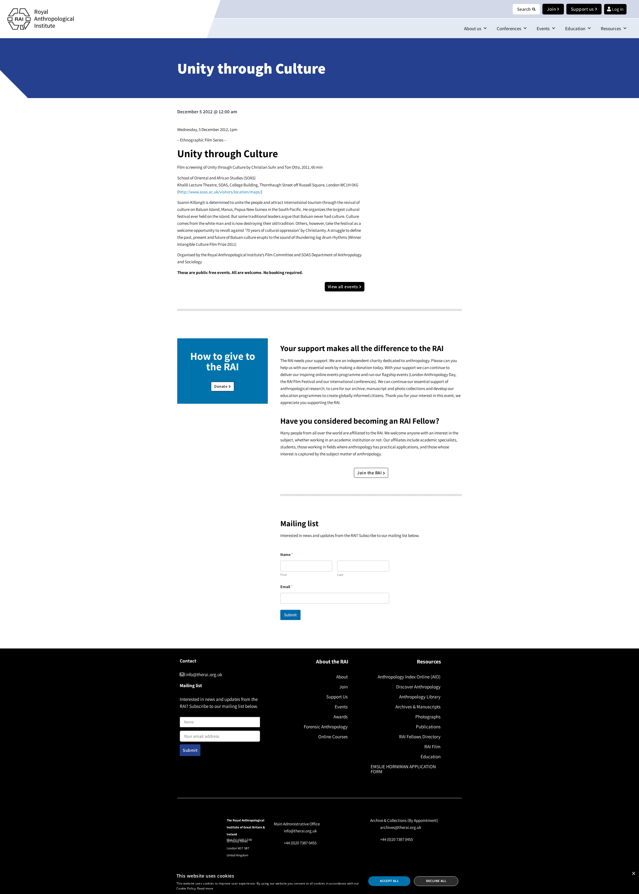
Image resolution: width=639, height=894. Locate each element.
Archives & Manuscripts (418, 707)
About (342, 677)
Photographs (428, 717)
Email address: (192, 729)
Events (543, 28)
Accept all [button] (389, 881)
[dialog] (319, 881)
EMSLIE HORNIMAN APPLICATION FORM (403, 769)
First (283, 575)
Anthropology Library (420, 697)
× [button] (633, 874)
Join (343, 687)
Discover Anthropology (418, 687)
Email (286, 586)
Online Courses (333, 737)
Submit (290, 615)
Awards (340, 717)
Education (575, 28)
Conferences (509, 28)
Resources (611, 28)
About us (472, 28)
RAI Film (432, 747)
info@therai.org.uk (203, 674)
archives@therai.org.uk (400, 827)
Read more (205, 888)
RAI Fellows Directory (420, 737)
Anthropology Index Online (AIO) (409, 677)
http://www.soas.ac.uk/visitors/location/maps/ (219, 192)
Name (185, 714)
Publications (428, 727)
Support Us (337, 697)
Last (340, 575)
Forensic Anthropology (326, 727)
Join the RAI (370, 473)
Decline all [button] (436, 881)
